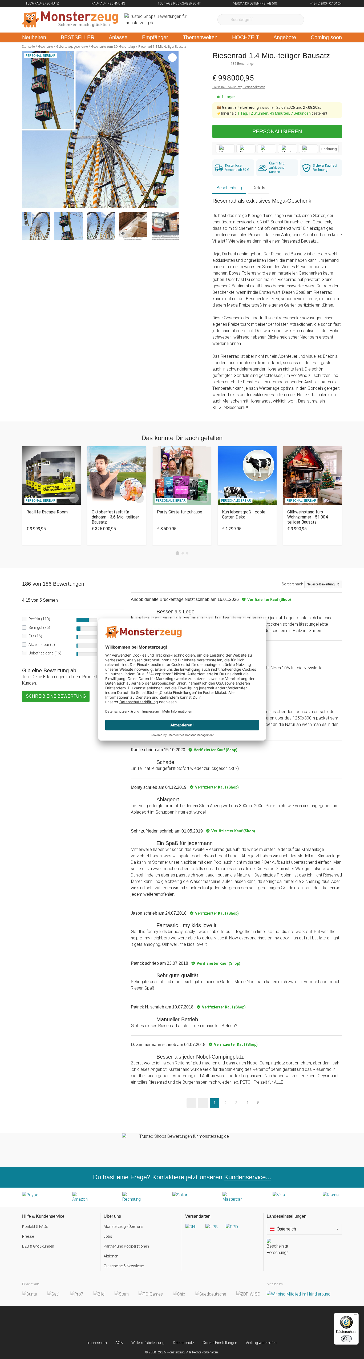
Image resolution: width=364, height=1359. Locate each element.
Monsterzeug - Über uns (123, 1226)
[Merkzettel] (315, 19)
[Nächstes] (173, 129)
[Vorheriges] (27, 129)
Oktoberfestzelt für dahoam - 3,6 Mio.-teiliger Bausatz (115, 517)
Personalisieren (277, 131)
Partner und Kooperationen (126, 1246)
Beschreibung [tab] (229, 187)
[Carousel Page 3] (187, 553)
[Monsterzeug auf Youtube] (213, 1323)
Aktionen (111, 1256)
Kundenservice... (247, 1177)
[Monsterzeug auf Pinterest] (192, 1323)
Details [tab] (259, 187)
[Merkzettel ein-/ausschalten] (171, 201)
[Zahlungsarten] (182, 1197)
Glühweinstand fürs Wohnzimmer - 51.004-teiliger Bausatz (308, 517)
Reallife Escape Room (47, 511)
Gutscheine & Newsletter (124, 1266)
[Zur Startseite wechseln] (70, 19)
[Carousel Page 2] (182, 553)
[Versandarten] (222, 1231)
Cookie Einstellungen (220, 1343)
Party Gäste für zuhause (179, 511)
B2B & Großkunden (38, 1246)
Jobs (108, 1236)
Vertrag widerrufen (261, 1343)
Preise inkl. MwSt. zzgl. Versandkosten (238, 87)
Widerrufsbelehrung (147, 1343)
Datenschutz (183, 1343)
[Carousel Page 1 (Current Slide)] (177, 553)
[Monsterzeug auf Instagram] (150, 1323)
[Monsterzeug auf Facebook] (171, 1323)
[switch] (346, 1339)
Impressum (97, 1343)
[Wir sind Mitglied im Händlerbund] (298, 1294)
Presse (28, 1236)
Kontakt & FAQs (35, 1226)
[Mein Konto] (330, 19)
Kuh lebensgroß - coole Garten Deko (243, 514)
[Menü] (355, 1316)
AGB (119, 1343)
